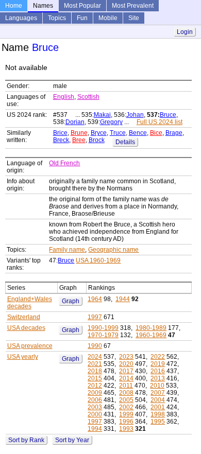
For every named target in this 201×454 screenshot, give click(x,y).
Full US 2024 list (159, 122)
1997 (95, 317)
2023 (126, 356)
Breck (61, 140)
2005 (126, 400)
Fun (82, 18)
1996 (126, 421)
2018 (95, 371)
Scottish (88, 96)
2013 (157, 378)
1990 (95, 346)
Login (185, 32)
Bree (79, 140)
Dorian (75, 122)
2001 (157, 407)
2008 (126, 392)
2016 (157, 371)
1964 (95, 299)
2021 (95, 364)
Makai (102, 114)
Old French (64, 163)
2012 (95, 385)
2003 (95, 407)
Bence (138, 132)
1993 (126, 428)
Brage (173, 132)
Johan (135, 114)
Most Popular (82, 5)
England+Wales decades (29, 302)
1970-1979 (103, 335)
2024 (95, 356)
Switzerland (23, 317)
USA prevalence (30, 346)
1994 (95, 428)
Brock (97, 140)
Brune (79, 132)
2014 (126, 378)
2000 (95, 414)
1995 (157, 421)
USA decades (26, 327)
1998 (157, 414)
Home (13, 5)
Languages (21, 18)
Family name (67, 249)
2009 (95, 392)
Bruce (168, 114)
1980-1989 (151, 327)
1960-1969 (151, 335)
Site (133, 18)
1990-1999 (103, 327)
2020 (126, 364)
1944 (122, 299)
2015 (95, 378)
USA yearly (22, 356)
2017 (126, 371)
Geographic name (113, 249)
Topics (57, 18)
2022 (157, 356)
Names (43, 5)
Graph (70, 301)
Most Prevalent (133, 5)
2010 (157, 385)
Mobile (108, 18)
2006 (95, 400)
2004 (157, 400)
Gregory (111, 122)
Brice (60, 132)
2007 (157, 392)
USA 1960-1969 (98, 260)
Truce (118, 132)
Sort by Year (72, 440)
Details (125, 142)
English (63, 96)
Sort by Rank (26, 440)
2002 (126, 407)
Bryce (99, 132)
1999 (126, 414)
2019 (157, 364)
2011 (126, 385)
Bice (156, 132)
